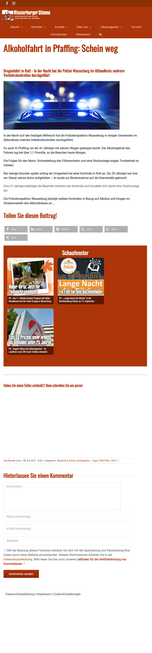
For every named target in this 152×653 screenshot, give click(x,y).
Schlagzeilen (83, 460)
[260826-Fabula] (81, 260)
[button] (100, 34)
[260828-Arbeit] (30, 310)
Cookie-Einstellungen (67, 594)
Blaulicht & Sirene (66, 460)
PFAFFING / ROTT (108, 460)
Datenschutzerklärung (20, 594)
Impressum (44, 594)
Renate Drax (14, 460)
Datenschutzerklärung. (18, 559)
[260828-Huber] (30, 260)
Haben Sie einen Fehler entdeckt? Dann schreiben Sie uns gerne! (43, 385)
